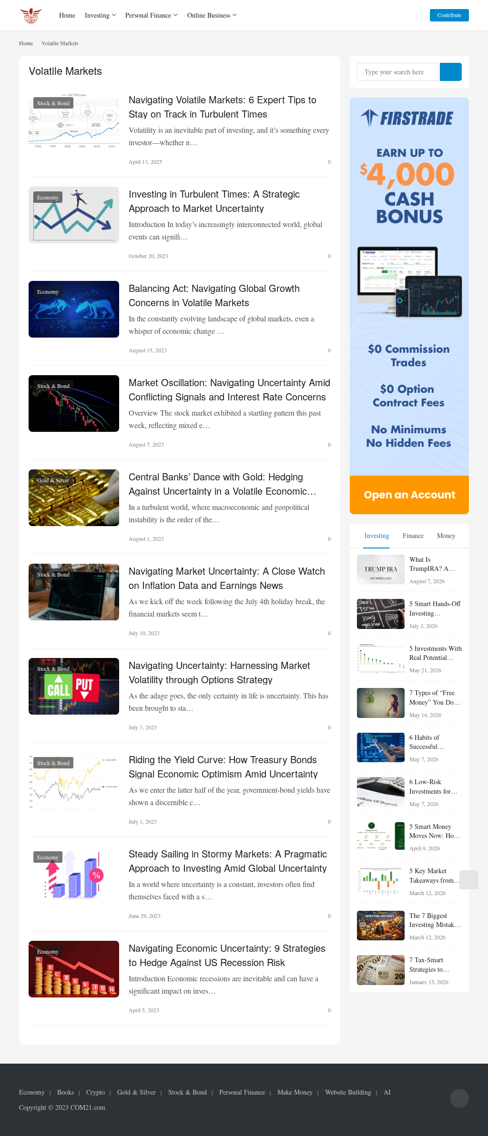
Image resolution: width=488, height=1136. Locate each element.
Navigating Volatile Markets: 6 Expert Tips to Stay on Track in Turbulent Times (222, 105)
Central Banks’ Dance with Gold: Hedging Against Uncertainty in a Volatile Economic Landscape (218, 482)
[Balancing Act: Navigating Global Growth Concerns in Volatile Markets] (74, 309)
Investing (97, 15)
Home (67, 15)
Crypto (95, 1092)
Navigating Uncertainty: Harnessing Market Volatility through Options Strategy (219, 671)
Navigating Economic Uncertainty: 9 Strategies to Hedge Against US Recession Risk (227, 954)
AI (387, 1092)
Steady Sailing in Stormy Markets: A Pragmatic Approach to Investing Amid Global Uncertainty (228, 860)
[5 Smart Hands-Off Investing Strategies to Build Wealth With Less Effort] (381, 614)
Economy (48, 197)
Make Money (295, 1092)
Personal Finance (148, 15)
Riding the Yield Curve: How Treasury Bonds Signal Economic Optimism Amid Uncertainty (223, 765)
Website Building (348, 1092)
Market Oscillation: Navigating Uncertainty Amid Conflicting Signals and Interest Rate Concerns (229, 388)
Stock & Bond (53, 103)
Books (65, 1092)
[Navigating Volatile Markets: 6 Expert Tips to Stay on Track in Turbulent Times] (74, 120)
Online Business (208, 15)
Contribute (449, 15)
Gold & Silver (53, 480)
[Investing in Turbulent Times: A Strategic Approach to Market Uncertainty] (74, 215)
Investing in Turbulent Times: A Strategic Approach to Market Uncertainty (214, 200)
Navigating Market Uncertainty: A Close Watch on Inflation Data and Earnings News (227, 577)
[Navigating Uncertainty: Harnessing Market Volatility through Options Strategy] (74, 686)
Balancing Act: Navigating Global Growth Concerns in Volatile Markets (214, 294)
